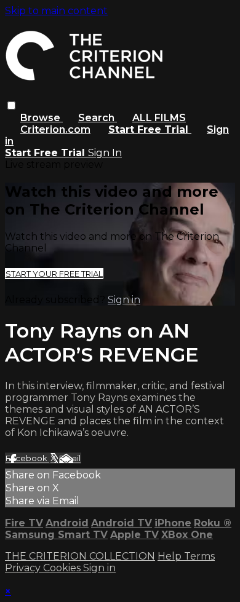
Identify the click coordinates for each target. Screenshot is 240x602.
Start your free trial (54, 274)
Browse (41, 118)
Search (97, 118)
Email (70, 458)
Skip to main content (56, 11)
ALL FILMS (159, 118)
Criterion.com (55, 129)
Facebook (27, 458)
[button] (11, 105)
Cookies (63, 568)
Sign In (105, 153)
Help (171, 556)
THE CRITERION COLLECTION (80, 556)
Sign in (124, 300)
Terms (199, 556)
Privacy (24, 568)
